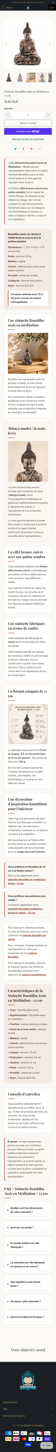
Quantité (8, 108)
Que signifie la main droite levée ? (25, 1283)
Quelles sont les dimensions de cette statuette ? (26, 1209)
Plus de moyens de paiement (28, 139)
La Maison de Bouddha (32, 1425)
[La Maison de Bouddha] (28, 8)
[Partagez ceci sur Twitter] (15, 149)
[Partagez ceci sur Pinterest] (31, 149)
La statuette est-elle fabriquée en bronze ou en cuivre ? (27, 1264)
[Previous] (6, 44)
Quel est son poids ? (22, 1227)
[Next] (49, 44)
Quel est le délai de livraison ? (27, 1316)
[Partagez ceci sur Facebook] (23, 149)
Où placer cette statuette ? (25, 1301)
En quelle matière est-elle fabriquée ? (24, 1245)
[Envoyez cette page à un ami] (39, 149)
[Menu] (1, 8)
